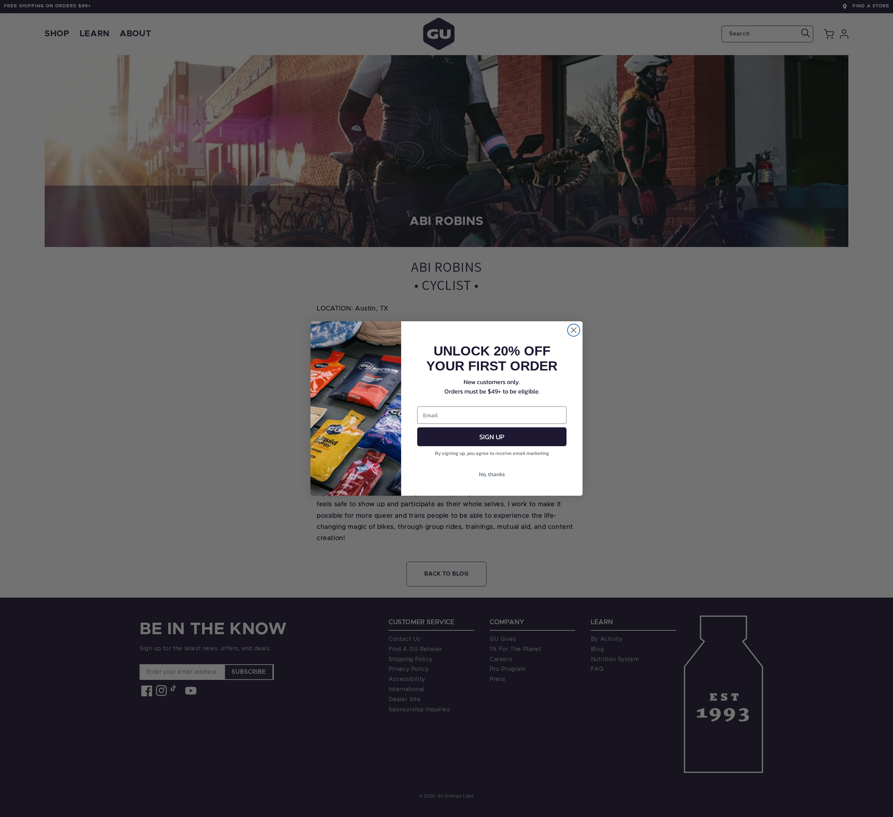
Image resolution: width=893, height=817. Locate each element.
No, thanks (492, 474)
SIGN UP (491, 437)
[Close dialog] (574, 330)
